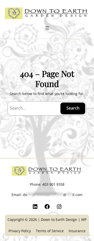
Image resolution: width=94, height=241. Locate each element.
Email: (47, 194)
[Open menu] (47, 28)
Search (72, 108)
